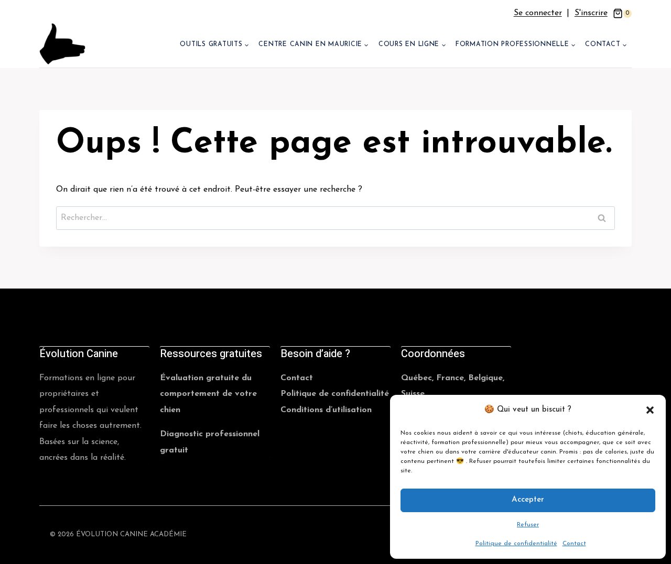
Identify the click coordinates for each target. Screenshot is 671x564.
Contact (574, 543)
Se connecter (538, 13)
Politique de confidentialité (516, 543)
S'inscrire (591, 13)
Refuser (528, 525)
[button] (650, 410)
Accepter (528, 500)
